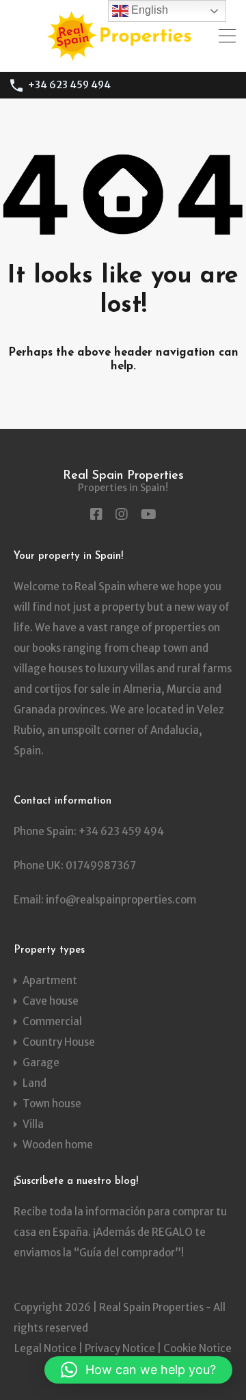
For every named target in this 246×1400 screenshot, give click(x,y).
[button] (138, 1370)
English (148, 10)
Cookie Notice (197, 1348)
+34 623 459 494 (69, 85)
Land (34, 1083)
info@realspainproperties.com (121, 899)
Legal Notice (45, 1348)
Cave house (51, 1000)
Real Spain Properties (123, 476)
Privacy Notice (120, 1348)
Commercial (52, 1021)
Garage (41, 1062)
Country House (59, 1041)
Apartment (50, 980)
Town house (52, 1103)
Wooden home (58, 1144)
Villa (33, 1124)
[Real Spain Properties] (123, 55)
